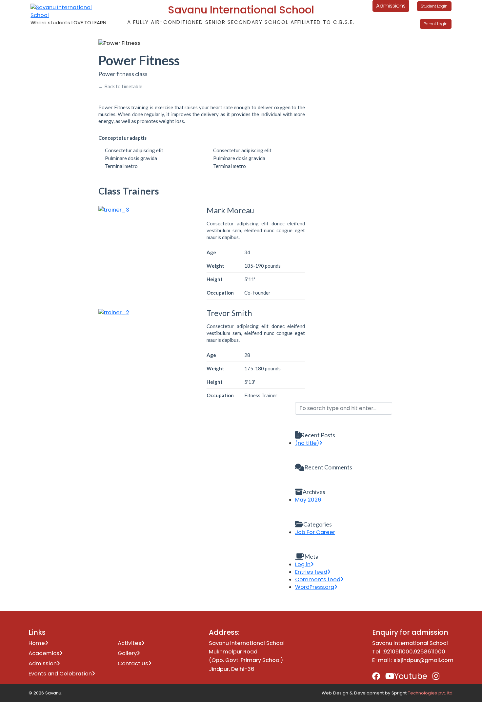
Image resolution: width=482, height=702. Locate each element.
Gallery (127, 653)
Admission (43, 663)
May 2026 (308, 500)
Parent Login (436, 24)
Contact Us (133, 663)
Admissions (391, 6)
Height (215, 279)
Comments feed (317, 579)
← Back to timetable (120, 86)
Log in (303, 564)
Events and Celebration (60, 673)
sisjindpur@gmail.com (423, 660)
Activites (129, 643)
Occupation (220, 293)
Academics (44, 653)
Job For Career (315, 532)
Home (37, 643)
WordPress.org (314, 587)
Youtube (410, 676)
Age (211, 252)
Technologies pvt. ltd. (430, 693)
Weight (215, 266)
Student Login (434, 6)
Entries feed (311, 572)
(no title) (307, 443)
